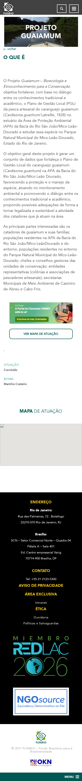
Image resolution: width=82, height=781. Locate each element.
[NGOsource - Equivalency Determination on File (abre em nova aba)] (41, 714)
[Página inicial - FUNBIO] (11, 8)
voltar (11, 49)
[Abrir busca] (61, 8)
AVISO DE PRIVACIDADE (41, 585)
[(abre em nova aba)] (41, 684)
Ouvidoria (41, 617)
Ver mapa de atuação (41, 334)
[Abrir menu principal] (74, 8)
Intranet (41, 602)
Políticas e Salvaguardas (41, 623)
